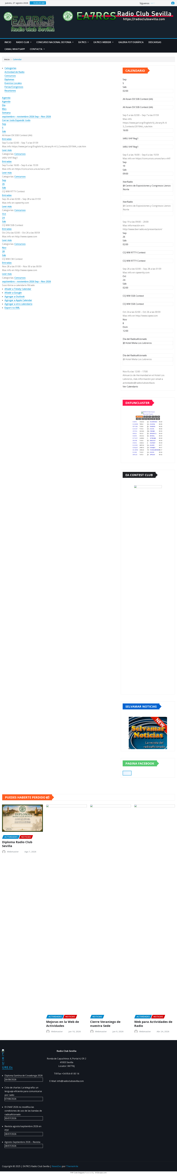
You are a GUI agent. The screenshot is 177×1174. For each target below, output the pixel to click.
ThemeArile (72, 1166)
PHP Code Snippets (77, 1173)
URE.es (7, 1067)
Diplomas (9, 79)
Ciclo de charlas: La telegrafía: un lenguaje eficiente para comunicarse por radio (23, 1091)
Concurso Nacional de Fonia (54, 42)
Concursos (10, 75)
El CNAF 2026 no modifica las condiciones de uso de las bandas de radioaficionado (23, 1110)
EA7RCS (82, 42)
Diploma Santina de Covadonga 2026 (24, 1075)
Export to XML (12, 307)
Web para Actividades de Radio (153, 1024)
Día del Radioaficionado (135, 355)
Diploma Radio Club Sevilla (17, 844)
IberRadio (128, 201)
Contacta (36, 49)
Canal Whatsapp (15, 49)
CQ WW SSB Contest (133, 303)
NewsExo (56, 1166)
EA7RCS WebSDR (103, 42)
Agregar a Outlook (15, 296)
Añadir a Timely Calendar (18, 288)
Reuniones (10, 90)
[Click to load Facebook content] (127, 773)
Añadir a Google (13, 292)
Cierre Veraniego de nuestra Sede (105, 1024)
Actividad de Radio (14, 72)
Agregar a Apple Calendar (18, 300)
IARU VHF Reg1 (130, 146)
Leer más (7, 150)
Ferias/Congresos (14, 86)
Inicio (8, 42)
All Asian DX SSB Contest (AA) (138, 107)
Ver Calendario (130, 386)
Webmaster (13, 851)
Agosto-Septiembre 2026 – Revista (22, 1142)
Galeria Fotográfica (131, 42)
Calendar (17, 59)
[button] (18, 285)
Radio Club (23, 42)
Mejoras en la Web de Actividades (62, 1024)
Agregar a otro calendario (18, 303)
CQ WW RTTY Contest (134, 260)
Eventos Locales (13, 83)
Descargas (155, 42)
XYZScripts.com (101, 1173)
